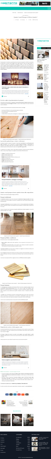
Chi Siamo (2, 437)
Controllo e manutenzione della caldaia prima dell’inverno (42, 60)
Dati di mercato (25, 15)
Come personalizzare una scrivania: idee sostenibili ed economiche (23, 403)
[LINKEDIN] (14, 394)
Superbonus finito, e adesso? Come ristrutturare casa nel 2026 (44, 448)
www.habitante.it (29, 386)
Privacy (1, 450)
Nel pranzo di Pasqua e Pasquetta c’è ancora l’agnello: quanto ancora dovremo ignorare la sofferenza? (17, 420)
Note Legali (2, 448)
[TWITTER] (11, 394)
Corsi (1, 444)
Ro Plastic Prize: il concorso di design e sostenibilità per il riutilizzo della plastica (11, 403)
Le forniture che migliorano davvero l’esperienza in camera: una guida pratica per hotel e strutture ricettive (46, 97)
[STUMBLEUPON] (22, 395)
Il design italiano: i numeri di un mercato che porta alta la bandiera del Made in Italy (5, 420)
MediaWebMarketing (29, 457)
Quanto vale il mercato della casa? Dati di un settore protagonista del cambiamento (28, 420)
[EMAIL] (26, 394)
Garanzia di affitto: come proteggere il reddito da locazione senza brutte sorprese (46, 67)
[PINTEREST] (18, 394)
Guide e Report (3, 446)
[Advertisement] (25, 30)
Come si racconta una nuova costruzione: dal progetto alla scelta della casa (46, 86)
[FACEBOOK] (7, 394)
